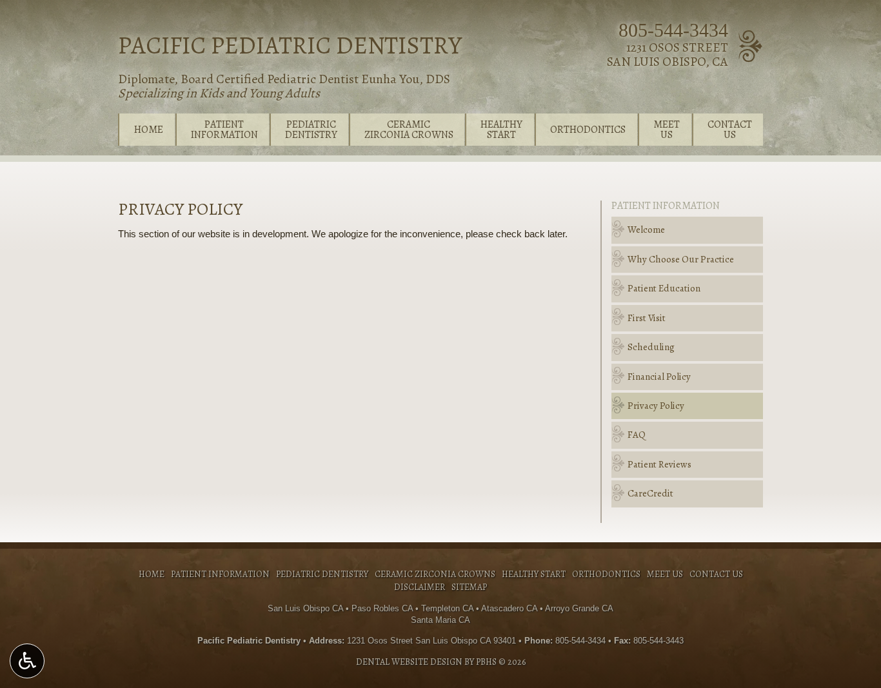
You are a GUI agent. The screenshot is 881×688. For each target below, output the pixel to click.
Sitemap (469, 587)
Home (148, 130)
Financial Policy (659, 376)
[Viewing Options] (27, 661)
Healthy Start (534, 574)
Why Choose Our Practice (681, 259)
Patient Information (665, 206)
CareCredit (650, 493)
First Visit (647, 317)
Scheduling (651, 346)
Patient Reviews (659, 464)
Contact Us (716, 574)
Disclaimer (419, 587)
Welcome (646, 229)
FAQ (637, 434)
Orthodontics (588, 130)
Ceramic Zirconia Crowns (435, 574)
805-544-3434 (673, 30)
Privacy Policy (656, 405)
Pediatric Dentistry (322, 574)
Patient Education (664, 288)
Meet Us (665, 574)
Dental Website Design (409, 662)
